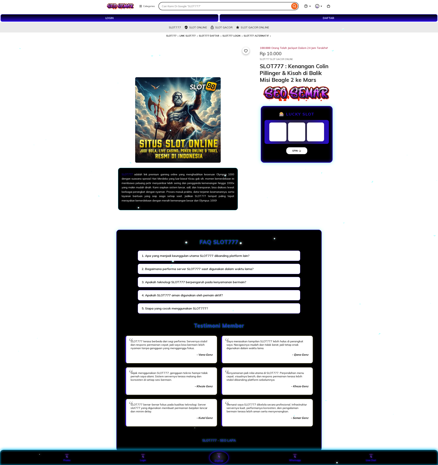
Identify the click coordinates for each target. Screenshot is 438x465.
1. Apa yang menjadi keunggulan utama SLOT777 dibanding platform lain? (195, 256)
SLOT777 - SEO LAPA (219, 440)
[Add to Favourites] (245, 50)
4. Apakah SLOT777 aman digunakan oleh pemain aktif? (182, 295)
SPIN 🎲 (296, 150)
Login (143, 460)
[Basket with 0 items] (328, 6)
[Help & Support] (307, 6)
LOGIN (109, 18)
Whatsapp (295, 460)
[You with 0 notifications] (318, 6)
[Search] (294, 6)
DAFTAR (328, 18)
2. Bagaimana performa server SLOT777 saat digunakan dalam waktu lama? (198, 269)
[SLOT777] (120, 8)
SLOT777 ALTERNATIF (256, 35)
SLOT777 (171, 35)
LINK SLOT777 (187, 35)
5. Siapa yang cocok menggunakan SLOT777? (175, 308)
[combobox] (224, 6)
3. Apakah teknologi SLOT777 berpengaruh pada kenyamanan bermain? (194, 282)
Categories (149, 6)
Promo (66, 460)
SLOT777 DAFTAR (209, 35)
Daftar (219, 460)
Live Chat (371, 460)
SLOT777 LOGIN (231, 35)
